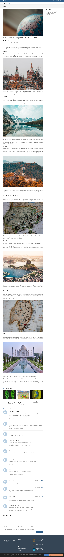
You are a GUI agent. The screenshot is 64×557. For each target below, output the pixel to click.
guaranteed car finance (14, 411)
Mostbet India (12, 496)
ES (57, 0)
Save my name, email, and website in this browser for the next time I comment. (19, 529)
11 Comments (27, 42)
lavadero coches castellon (14, 505)
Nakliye (10, 423)
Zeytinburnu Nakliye (13, 433)
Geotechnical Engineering (22, 541)
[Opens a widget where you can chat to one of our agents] (56, 555)
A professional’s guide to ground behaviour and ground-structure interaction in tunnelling (40, 540)
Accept (46, 555)
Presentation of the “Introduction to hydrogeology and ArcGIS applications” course (23, 402)
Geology (19, 539)
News (21, 42)
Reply (42, 411)
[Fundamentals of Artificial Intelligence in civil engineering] (34, 549)
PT (60, 0)
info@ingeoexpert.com (7, 0)
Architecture (20, 544)
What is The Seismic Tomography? (37, 401)
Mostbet (10, 469)
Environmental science (22, 548)
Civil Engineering (21, 542)
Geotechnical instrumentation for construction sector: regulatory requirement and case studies (40, 544)
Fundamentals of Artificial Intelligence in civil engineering (40, 549)
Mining (19, 546)
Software (20, 550)
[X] (50, 539)
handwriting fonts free (14, 459)
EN (58, 0)
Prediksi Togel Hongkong (14, 440)
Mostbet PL (11, 480)
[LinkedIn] (47, 539)
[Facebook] (49, 539)
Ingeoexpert (7, 42)
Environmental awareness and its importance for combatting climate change (9, 401)
